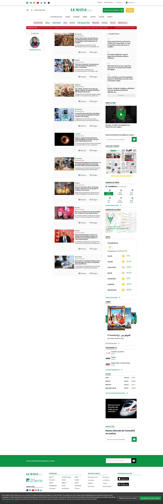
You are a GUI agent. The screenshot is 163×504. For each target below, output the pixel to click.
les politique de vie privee (10, 501)
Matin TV (51, 477)
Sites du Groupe (108, 2)
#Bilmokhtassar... (123, 23)
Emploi (77, 483)
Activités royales (56, 17)
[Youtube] (38, 3)
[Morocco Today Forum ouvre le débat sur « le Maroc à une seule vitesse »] (64, 213)
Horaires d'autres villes (112, 205)
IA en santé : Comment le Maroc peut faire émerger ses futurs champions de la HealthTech (87, 262)
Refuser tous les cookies (128, 498)
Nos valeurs (106, 477)
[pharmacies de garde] (121, 222)
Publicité (100, 2)
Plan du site (91, 486)
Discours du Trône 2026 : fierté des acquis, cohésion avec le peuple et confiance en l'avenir (86, 188)
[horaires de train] (121, 408)
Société (93, 17)
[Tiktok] (41, 3)
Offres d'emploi (107, 486)
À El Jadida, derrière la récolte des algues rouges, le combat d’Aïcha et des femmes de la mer (87, 90)
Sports (110, 17)
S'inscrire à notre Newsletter (112, 10)
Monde (85, 17)
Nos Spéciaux (65, 488)
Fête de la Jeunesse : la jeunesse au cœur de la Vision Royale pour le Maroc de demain (87, 65)
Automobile (78, 485)
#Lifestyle (104, 23)
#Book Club (95, 23)
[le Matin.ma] (81, 10)
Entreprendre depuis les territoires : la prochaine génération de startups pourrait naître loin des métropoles (88, 164)
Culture (101, 17)
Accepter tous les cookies (150, 498)
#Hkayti (47, 23)
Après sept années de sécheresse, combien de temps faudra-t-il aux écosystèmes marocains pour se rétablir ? (86, 40)
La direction (91, 480)
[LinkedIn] (45, 3)
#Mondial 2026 (38, 23)
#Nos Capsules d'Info (84, 23)
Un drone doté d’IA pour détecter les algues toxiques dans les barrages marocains (116, 28)
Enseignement (53, 485)
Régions (78, 85)
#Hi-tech (112, 23)
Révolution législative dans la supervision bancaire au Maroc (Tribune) (118, 56)
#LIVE (65, 23)
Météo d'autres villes (112, 297)
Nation (68, 17)
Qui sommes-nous (93, 477)
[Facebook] (31, 3)
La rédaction (106, 480)
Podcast (77, 488)
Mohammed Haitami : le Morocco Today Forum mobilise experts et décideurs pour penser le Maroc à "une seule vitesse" (86, 237)
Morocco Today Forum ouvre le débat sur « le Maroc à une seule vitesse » (87, 212)
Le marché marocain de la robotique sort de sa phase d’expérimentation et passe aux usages (87, 114)
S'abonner (130, 10)
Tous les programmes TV (113, 369)
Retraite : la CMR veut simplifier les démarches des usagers (118, 126)
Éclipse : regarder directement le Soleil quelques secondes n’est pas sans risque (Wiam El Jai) (87, 139)
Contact (105, 483)
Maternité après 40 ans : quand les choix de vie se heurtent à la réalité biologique (119, 68)
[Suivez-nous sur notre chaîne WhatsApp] (27, 3)
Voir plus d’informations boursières (115, 393)
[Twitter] (48, 3)
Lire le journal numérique (121, 175)
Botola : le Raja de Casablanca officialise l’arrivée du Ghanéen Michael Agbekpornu (121, 90)
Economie (52, 480)
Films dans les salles (111, 343)
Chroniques (52, 488)
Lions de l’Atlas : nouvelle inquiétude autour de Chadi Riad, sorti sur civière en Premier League (120, 79)
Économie (76, 17)
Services (119, 2)
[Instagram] (34, 3)
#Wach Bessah (57, 23)
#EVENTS (72, 23)
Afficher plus (121, 95)
